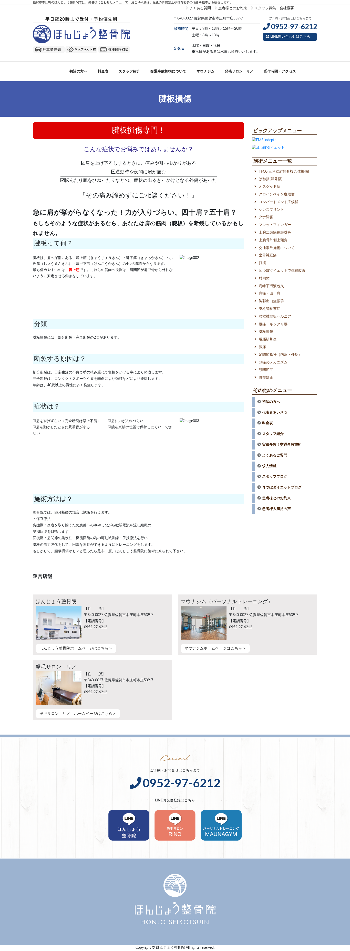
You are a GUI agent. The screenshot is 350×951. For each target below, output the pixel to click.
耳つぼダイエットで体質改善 (282, 271)
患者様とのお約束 (232, 8)
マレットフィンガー (275, 225)
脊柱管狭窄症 (269, 309)
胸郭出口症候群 (271, 301)
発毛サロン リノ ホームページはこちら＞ (77, 714)
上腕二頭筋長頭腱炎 (275, 232)
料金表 (103, 71)
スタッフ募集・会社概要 (274, 8)
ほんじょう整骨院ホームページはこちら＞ (75, 648)
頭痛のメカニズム (273, 362)
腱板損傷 (266, 331)
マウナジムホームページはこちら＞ (215, 648)
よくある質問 (200, 8)
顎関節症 (266, 370)
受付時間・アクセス (280, 71)
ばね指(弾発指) (270, 179)
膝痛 (262, 347)
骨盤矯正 (266, 377)
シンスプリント (271, 210)
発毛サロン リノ (239, 71)
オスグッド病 (269, 187)
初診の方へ (78, 71)
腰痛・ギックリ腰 (273, 324)
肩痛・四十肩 (269, 293)
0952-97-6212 (182, 784)
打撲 (262, 263)
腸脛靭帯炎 (268, 339)
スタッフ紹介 (129, 71)
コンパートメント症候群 (278, 202)
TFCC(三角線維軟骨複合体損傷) (284, 171)
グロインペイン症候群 (277, 194)
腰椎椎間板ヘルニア (275, 316)
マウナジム (205, 71)
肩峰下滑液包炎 (271, 286)
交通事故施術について (168, 71)
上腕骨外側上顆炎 (273, 240)
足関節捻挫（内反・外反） (280, 355)
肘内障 (264, 278)
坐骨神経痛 (268, 255)
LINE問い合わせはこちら (290, 36)
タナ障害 (266, 217)
